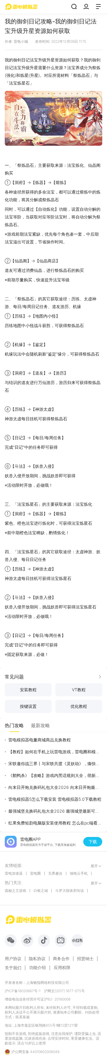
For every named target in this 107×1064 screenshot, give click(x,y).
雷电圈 (35, 873)
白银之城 (41, 890)
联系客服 (22, 1017)
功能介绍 (37, 967)
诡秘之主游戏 (15, 890)
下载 (93, 841)
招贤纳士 (85, 958)
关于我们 (13, 967)
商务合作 (61, 958)
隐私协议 (37, 958)
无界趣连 (55, 873)
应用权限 (62, 967)
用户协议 (13, 958)
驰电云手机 (79, 873)
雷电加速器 (14, 873)
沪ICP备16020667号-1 (22, 991)
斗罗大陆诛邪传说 (69, 890)
